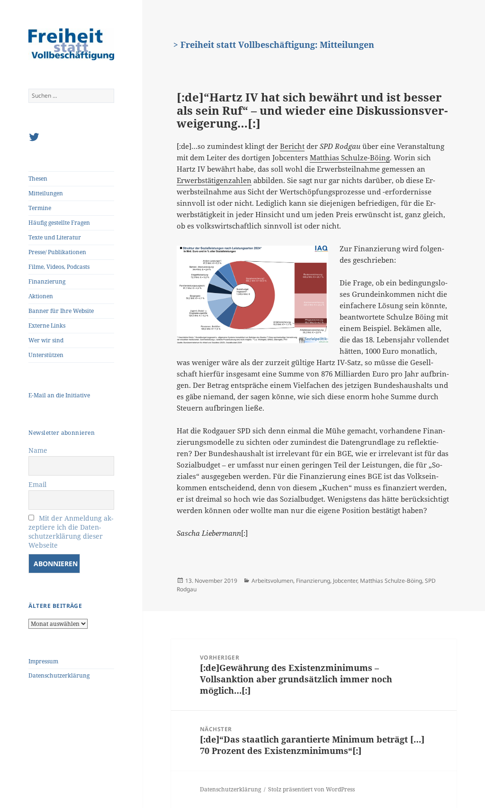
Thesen (37, 178)
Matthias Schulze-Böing (350, 157)
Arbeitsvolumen (272, 581)
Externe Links (46, 325)
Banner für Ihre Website (61, 311)
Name (37, 450)
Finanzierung (46, 281)
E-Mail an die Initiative (59, 395)
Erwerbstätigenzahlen (214, 180)
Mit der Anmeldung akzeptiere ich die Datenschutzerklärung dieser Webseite (70, 532)
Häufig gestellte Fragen (59, 223)
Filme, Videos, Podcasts (59, 267)
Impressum (43, 661)
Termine (39, 208)
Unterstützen (45, 355)
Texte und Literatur (54, 237)
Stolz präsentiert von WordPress (311, 789)
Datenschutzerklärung (59, 675)
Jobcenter (345, 581)
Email (37, 484)
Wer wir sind (45, 340)
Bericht (292, 146)
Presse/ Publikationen (57, 252)
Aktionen (40, 296)
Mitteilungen (45, 193)
